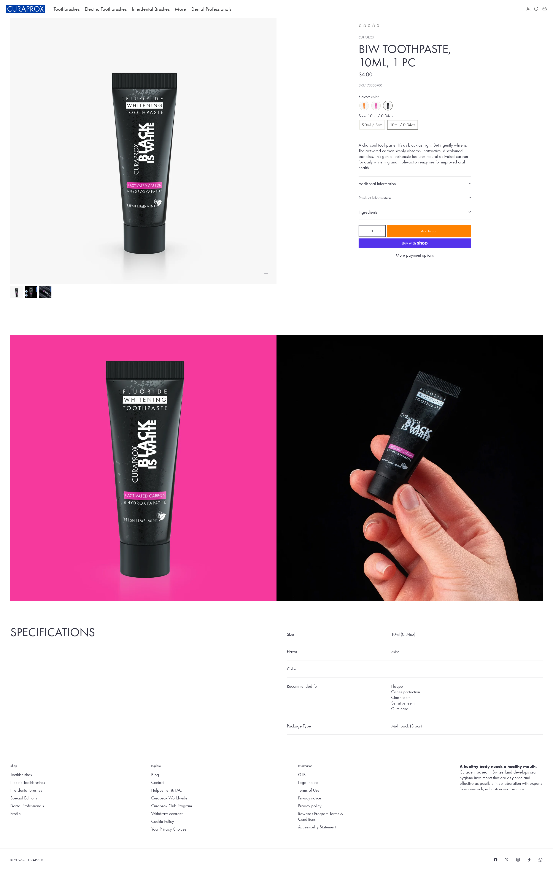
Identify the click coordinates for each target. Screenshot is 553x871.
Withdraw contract (167, 813)
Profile (15, 813)
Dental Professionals (211, 9)
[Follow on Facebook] (495, 860)
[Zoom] (266, 273)
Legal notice (308, 782)
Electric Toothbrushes (106, 9)
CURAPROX (366, 37)
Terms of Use (308, 790)
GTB (302, 774)
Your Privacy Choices (168, 829)
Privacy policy (309, 806)
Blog (155, 774)
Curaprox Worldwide (169, 798)
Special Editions (23, 798)
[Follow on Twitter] (507, 860)
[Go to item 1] (16, 292)
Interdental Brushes (151, 9)
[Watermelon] (375, 106)
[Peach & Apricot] (364, 106)
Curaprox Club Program (171, 806)
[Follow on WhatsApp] (540, 860)
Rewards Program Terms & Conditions (320, 816)
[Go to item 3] (45, 292)
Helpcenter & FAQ (167, 790)
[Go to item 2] (31, 292)
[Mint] (387, 106)
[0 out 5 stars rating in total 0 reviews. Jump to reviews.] (370, 25)
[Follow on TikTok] (529, 860)
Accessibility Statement (317, 827)
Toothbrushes (66, 9)
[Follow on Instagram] (518, 860)
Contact (157, 782)
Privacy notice (309, 798)
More (180, 9)
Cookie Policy (162, 821)
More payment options (415, 255)
